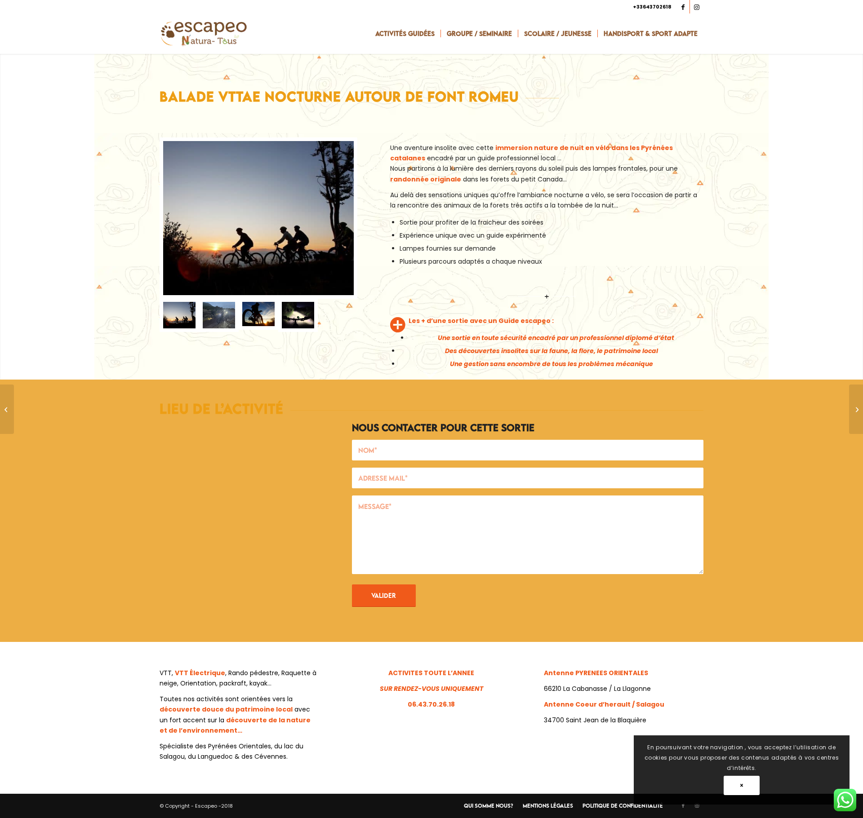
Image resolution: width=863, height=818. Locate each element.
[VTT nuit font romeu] (219, 315)
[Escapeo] (204, 33)
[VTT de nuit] (298, 315)
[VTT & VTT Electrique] (258, 218)
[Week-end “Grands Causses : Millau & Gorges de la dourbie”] (7, 409)
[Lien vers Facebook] (683, 6)
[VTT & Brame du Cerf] (258, 315)
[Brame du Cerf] (856, 409)
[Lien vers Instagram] (696, 6)
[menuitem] (404, 33)
